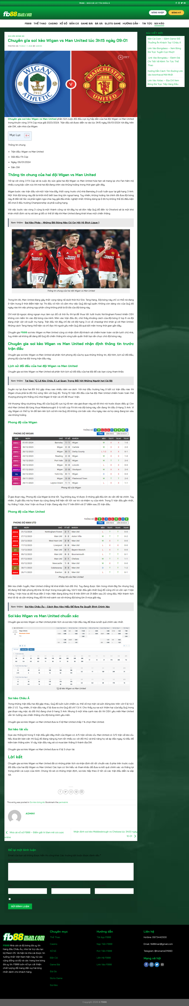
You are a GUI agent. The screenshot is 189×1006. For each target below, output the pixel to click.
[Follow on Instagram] (179, 3)
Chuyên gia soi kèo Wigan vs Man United (32, 118)
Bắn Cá (74, 23)
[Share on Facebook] (60, 791)
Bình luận (13, 860)
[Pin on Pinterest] (76, 791)
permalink (63, 802)
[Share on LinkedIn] (81, 791)
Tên (10, 885)
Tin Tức (147, 23)
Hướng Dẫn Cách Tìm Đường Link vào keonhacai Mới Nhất (165, 72)
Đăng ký (176, 12)
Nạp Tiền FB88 (104, 943)
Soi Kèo (54, 985)
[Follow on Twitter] (182, 3)
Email (55, 885)
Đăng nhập (157, 12)
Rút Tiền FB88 (104, 950)
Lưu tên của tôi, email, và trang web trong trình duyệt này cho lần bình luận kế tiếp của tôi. (61, 899)
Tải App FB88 (104, 937)
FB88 (28, 23)
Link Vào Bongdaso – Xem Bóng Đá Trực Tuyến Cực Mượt (164, 50)
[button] (25, 136)
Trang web (100, 885)
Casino (53, 23)
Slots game (113, 23)
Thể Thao (40, 23)
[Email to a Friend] (71, 791)
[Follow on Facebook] (176, 3)
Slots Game (56, 978)
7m (98, 971)
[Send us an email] (184, 3)
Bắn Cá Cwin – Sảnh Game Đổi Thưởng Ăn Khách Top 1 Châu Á (164, 40)
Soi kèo (159, 23)
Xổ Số (53, 950)
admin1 (39, 46)
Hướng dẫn (130, 23)
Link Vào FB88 (104, 964)
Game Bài (55, 964)
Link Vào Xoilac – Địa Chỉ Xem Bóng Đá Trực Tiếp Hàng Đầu (163, 82)
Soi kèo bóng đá (16, 36)
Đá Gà (99, 23)
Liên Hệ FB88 (104, 957)
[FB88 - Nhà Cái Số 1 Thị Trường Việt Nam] (17, 13)
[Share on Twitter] (65, 791)
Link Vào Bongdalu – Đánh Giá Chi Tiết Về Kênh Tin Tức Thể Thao (164, 61)
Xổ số (63, 23)
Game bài (87, 23)
